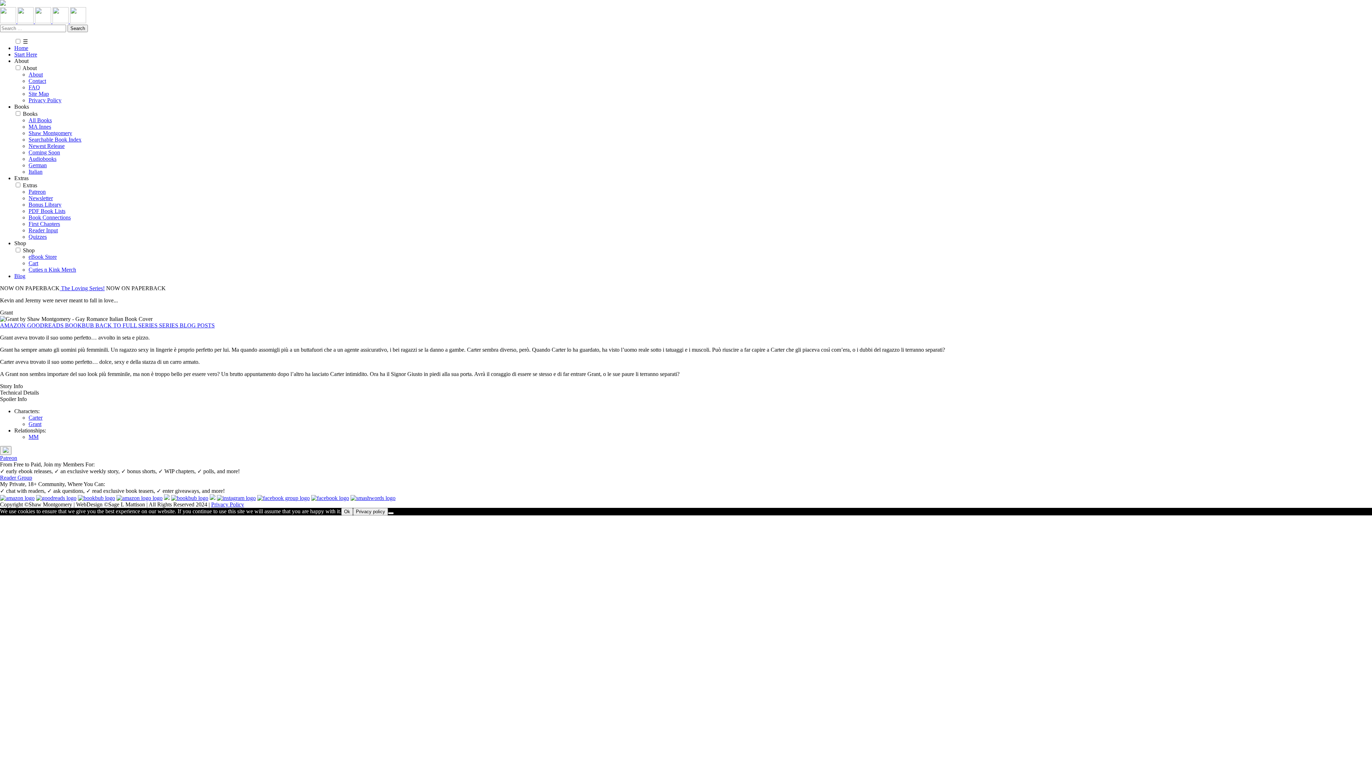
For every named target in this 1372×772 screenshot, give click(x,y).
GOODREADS (46, 325)
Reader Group (16, 478)
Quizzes (38, 237)
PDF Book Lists (47, 211)
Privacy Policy (45, 100)
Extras (30, 185)
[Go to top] (5, 450)
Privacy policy (370, 511)
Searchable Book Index (55, 140)
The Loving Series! (82, 288)
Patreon (37, 192)
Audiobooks (42, 159)
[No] (391, 513)
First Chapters (44, 224)
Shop (29, 250)
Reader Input (43, 230)
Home (21, 48)
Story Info (11, 386)
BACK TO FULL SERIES (127, 325)
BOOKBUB (80, 325)
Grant (35, 424)
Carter (36, 418)
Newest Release (47, 146)
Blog (19, 276)
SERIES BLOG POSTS (187, 325)
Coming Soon (44, 152)
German (38, 165)
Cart (33, 263)
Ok (347, 511)
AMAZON (13, 325)
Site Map (39, 94)
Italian (36, 172)
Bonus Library (45, 205)
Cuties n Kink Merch (52, 270)
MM (34, 437)
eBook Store (43, 257)
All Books (40, 120)
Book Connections (50, 217)
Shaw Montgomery (50, 133)
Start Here (25, 54)
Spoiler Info (13, 399)
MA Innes (40, 127)
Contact (37, 81)
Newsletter (41, 198)
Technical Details (19, 393)
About (30, 68)
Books (30, 114)
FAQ (34, 87)
